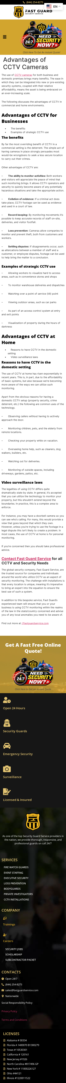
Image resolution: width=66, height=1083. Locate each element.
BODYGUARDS (12, 888)
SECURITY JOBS (14, 949)
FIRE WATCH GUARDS (16, 867)
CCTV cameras (23, 74)
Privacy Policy (9, 1011)
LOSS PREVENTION (15, 883)
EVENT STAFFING (13, 872)
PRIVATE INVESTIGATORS (18, 894)
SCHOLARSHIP (13, 954)
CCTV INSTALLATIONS (16, 899)
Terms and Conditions (14, 1019)
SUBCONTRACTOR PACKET (20, 960)
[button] (5, 37)
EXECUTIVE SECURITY (16, 878)
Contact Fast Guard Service (26, 558)
